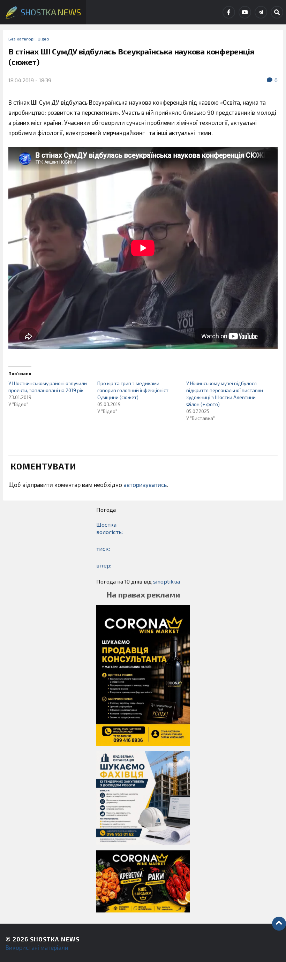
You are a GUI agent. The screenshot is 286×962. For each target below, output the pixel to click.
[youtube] (245, 12)
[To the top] (279, 924)
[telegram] (261, 12)
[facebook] (229, 12)
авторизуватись (145, 484)
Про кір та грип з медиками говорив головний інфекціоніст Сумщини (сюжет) (132, 390)
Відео (43, 38)
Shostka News (55, 938)
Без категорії (22, 38)
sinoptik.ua (166, 581)
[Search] (277, 12)
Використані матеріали (37, 947)
